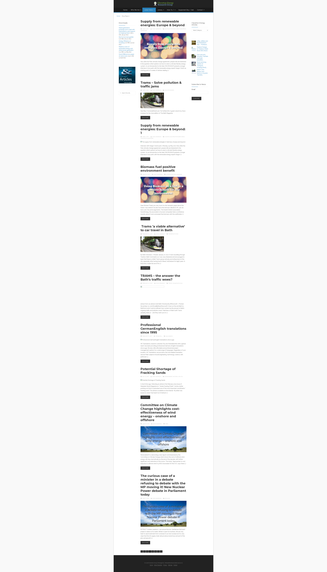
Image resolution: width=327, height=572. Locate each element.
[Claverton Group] (163, 4)
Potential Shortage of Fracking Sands (158, 371)
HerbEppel (158, 336)
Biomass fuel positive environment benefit (158, 168)
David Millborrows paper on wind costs (126, 55)
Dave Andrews (156, 29)
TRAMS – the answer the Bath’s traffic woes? (160, 277)
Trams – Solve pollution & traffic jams (161, 84)
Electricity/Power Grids (172, 29)
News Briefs (169, 336)
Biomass (179, 174)
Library (160, 10)
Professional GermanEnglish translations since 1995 (163, 328)
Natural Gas (176, 376)
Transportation (173, 234)
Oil (182, 376)
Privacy (165, 565)
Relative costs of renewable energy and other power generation (126, 48)
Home (125, 10)
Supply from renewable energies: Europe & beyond (163, 23)
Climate (167, 136)
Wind (166, 423)
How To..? (170, 10)
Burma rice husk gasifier (126, 37)
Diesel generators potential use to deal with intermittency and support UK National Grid (127, 30)
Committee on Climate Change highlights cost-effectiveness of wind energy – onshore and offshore (160, 412)
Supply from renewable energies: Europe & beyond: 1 (163, 129)
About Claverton (158, 565)
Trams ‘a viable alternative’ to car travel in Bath (163, 228)
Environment (168, 376)
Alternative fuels (171, 174)
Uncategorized (169, 90)
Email (194, 89)
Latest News (148, 10)
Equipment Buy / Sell (186, 10)
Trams (170, 283)
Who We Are (135, 10)
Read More (145, 74)
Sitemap (170, 565)
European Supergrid (147, 138)
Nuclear (167, 498)
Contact (200, 10)
